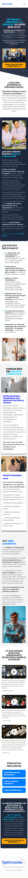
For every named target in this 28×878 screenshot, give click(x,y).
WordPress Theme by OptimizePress (14, 870)
